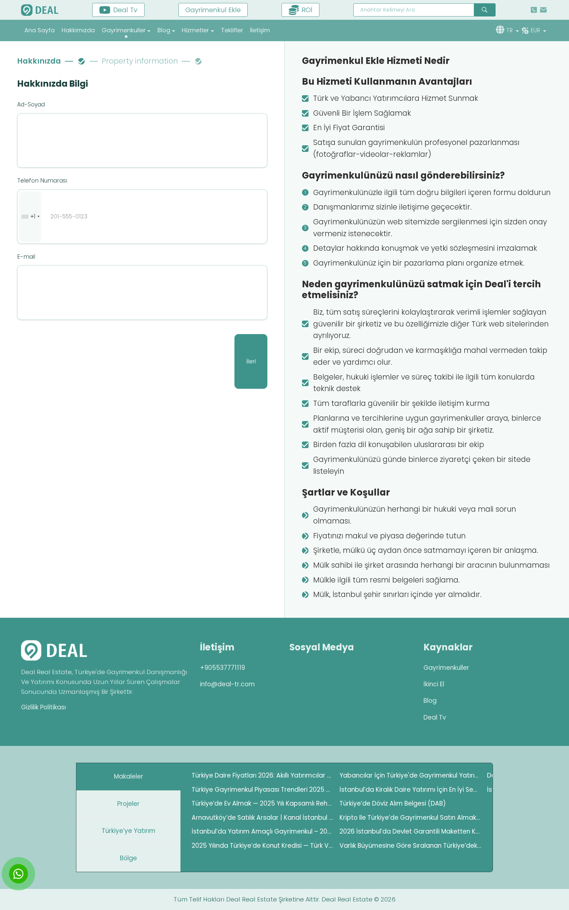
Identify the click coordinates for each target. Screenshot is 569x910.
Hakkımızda (78, 30)
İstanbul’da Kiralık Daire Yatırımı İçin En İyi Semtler (410, 789)
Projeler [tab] (128, 803)
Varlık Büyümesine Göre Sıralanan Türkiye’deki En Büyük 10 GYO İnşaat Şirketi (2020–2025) (410, 845)
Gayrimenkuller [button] (124, 30)
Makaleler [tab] (128, 776)
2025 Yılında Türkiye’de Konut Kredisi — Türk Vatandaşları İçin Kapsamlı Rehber (263, 845)
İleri (251, 361)
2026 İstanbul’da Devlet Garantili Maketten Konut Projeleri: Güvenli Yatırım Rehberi (410, 831)
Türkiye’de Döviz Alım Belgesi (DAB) (392, 803)
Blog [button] (163, 30)
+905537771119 (222, 667)
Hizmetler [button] (195, 30)
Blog (430, 700)
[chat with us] (18, 874)
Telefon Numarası (42, 181)
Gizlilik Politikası (43, 707)
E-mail (26, 257)
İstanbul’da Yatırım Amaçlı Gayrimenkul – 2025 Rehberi (263, 831)
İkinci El (433, 684)
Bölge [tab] (128, 858)
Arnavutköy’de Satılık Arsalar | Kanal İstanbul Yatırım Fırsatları (263, 817)
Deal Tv (434, 717)
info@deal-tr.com (227, 684)
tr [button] (510, 30)
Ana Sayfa (39, 30)
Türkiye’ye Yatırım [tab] (128, 830)
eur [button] (536, 30)
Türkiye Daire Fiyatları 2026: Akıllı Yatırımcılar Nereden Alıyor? (263, 775)
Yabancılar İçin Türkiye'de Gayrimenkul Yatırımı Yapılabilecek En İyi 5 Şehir (410, 775)
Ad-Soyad (31, 104)
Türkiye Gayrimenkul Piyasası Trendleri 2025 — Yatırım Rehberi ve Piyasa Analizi (263, 789)
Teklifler (232, 30)
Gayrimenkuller (446, 667)
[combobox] (30, 216)
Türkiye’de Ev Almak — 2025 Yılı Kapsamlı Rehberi (263, 803)
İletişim (260, 30)
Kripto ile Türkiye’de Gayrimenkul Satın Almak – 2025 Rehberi (410, 817)
